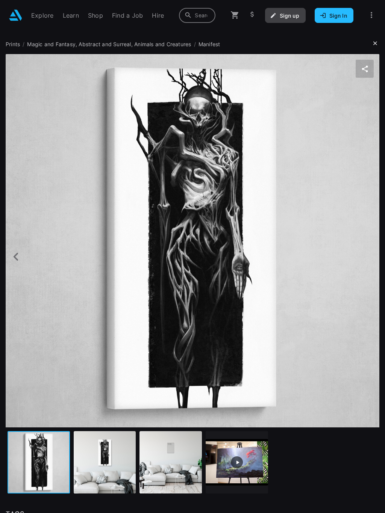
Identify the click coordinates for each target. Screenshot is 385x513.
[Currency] (252, 15)
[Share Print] (365, 69)
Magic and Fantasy (51, 44)
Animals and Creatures (162, 44)
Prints (13, 44)
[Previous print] (16, 257)
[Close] (375, 43)
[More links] (371, 15)
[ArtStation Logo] (15, 15)
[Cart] (234, 15)
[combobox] (197, 15)
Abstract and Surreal (105, 44)
